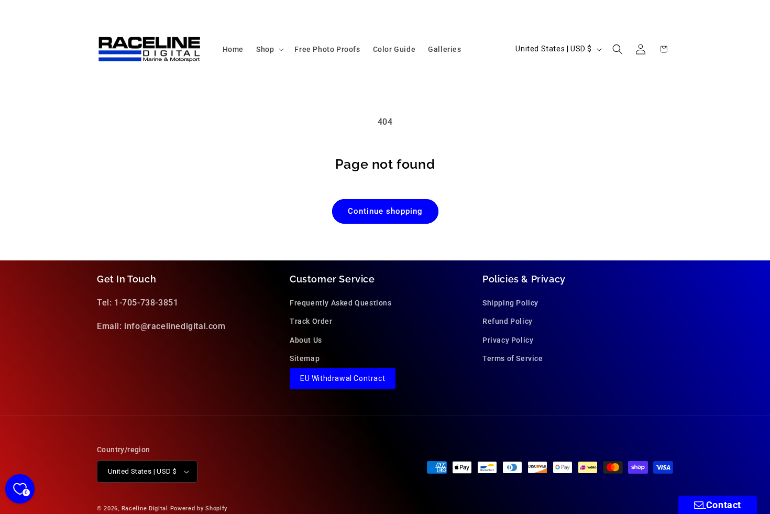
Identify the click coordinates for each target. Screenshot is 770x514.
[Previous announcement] (100, 10)
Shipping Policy (510, 303)
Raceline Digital (145, 508)
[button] (269, 49)
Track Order (311, 322)
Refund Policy (507, 322)
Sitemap (305, 358)
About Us (306, 340)
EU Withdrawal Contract (342, 378)
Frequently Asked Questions (341, 303)
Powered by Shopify (199, 508)
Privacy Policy (507, 340)
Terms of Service (512, 358)
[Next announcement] (669, 10)
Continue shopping (385, 211)
